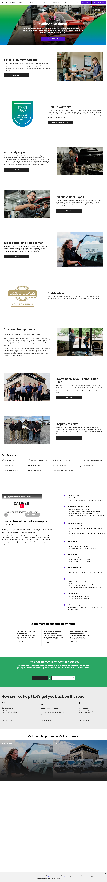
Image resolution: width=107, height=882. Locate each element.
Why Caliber (46, 2)
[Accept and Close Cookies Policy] (106, 873)
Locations (12, 2)
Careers (64, 2)
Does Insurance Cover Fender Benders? (79, 632)
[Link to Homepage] (4, 2)
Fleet (37, 2)
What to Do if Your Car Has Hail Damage (52, 632)
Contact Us (56, 2)
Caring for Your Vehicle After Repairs (26, 632)
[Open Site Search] (77, 2)
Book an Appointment (99, 2)
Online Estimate (86, 2)
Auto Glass (30, 2)
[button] (12, 641)
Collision (21, 2)
